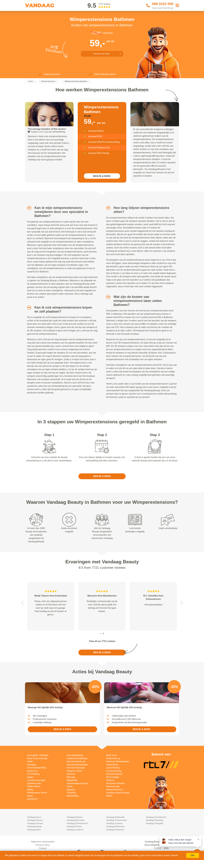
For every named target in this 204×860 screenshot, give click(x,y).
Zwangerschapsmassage (117, 792)
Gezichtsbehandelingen (77, 764)
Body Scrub (111, 755)
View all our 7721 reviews (102, 641)
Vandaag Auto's (34, 817)
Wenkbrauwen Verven (37, 792)
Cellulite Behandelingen (77, 758)
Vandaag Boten (34, 829)
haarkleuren (32, 799)
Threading (71, 792)
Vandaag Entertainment (77, 823)
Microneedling (112, 777)
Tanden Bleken (33, 786)
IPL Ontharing (33, 774)
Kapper (30, 777)
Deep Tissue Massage (37, 758)
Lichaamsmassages (36, 780)
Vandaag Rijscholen (76, 820)
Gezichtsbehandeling (36, 767)
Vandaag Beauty (34, 826)
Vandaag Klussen (35, 820)
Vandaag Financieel (115, 829)
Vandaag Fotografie (154, 823)
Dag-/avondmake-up (76, 761)
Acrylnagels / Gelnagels (38, 755)
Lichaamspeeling (113, 771)
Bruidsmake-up (113, 758)
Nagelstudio (72, 780)
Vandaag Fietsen (74, 826)
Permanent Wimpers (115, 783)
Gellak (30, 761)
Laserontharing (113, 767)
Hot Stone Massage (76, 767)
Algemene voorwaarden (43, 841)
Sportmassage (112, 786)
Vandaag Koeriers (35, 823)
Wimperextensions (114, 789)
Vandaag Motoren (75, 817)
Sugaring (71, 789)
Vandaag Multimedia (115, 817)
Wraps (30, 796)
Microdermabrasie (114, 774)
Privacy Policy (43, 845)
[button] (28, 208)
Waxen (30, 789)
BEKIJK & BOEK (102, 176)
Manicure (71, 774)
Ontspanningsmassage (77, 783)
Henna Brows (112, 764)
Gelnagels (31, 764)
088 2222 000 (162, 4)
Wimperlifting (72, 796)
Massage (71, 777)
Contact (42, 848)
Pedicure (110, 780)
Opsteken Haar (34, 783)
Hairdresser (32, 771)
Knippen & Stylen (74, 771)
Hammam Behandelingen (117, 761)
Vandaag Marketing (154, 820)
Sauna (69, 786)
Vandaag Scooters (114, 823)
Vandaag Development (156, 817)
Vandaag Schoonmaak (116, 820)
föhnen (109, 796)
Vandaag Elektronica (115, 826)
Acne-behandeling (75, 755)
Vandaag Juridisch (75, 829)
